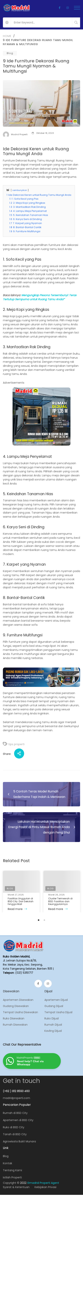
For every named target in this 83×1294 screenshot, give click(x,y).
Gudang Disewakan (16, 1006)
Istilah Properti (12, 1177)
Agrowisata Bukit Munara (19, 1141)
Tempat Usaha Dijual (58, 1012)
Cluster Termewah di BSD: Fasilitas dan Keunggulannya (60, 901)
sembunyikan (19, 190)
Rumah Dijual (53, 1025)
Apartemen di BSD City (18, 1120)
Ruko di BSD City (13, 1127)
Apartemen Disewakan (18, 1000)
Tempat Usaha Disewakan (20, 1012)
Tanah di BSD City (15, 1134)
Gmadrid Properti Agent (43, 1183)
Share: (7, 754)
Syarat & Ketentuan (16, 1187)
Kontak (7, 1163)
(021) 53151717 (24, 973)
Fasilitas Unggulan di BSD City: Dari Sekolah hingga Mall (20, 901)
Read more (15, 909)
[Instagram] (48, 983)
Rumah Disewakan (15, 1025)
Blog (10, 53)
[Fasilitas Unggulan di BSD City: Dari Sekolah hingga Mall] (21, 882)
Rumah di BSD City (15, 1113)
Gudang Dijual (53, 1006)
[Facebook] (38, 983)
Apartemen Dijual (56, 1000)
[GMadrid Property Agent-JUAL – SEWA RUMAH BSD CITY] (16, 8)
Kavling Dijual (53, 1031)
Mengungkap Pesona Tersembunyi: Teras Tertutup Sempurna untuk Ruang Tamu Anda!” (39, 297)
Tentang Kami (12, 1170)
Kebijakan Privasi (45, 1187)
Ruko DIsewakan (13, 1018)
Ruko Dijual (51, 1018)
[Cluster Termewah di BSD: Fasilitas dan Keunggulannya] (61, 882)
